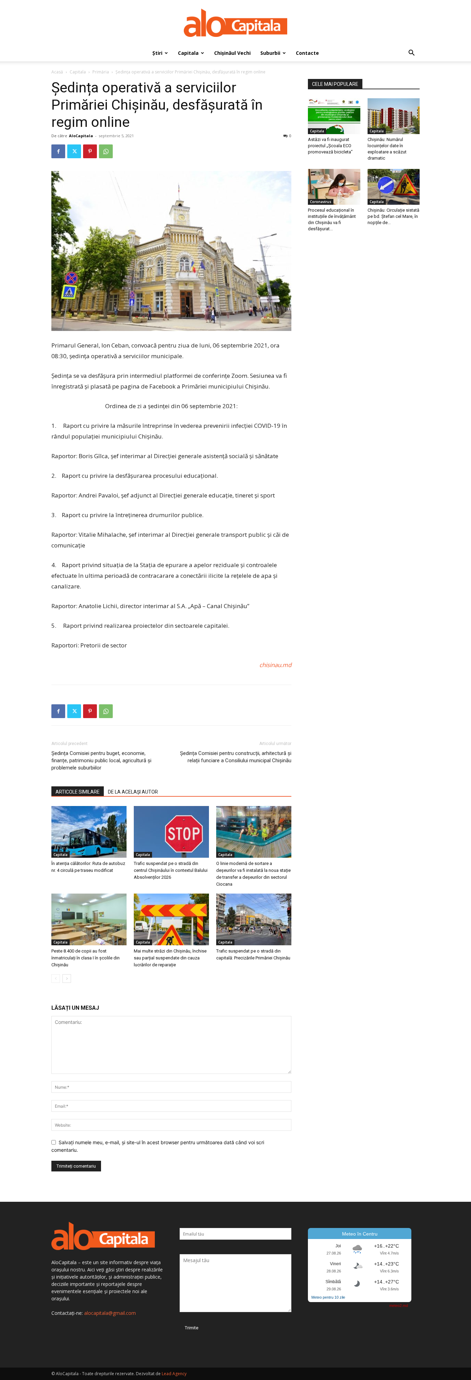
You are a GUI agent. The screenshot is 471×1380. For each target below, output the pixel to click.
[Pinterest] (90, 151)
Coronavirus (320, 201)
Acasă (57, 72)
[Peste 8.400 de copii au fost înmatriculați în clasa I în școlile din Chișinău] (89, 919)
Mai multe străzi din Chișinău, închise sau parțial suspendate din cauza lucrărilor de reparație (170, 957)
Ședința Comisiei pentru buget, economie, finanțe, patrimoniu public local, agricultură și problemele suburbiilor (101, 760)
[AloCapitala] (235, 23)
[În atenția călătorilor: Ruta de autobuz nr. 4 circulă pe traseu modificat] (89, 832)
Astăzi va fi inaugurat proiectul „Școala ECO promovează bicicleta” (330, 145)
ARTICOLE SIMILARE (78, 792)
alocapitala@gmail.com (110, 1313)
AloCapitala (81, 135)
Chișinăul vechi (232, 53)
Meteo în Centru (360, 1234)
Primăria (100, 72)
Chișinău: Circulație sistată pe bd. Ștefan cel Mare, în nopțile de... (393, 216)
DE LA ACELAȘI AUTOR (133, 792)
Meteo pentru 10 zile (328, 1297)
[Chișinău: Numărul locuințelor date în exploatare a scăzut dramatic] (394, 116)
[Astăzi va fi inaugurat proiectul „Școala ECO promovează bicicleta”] (334, 116)
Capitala (188, 53)
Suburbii (270, 53)
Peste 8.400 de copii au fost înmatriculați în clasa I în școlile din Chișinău (85, 957)
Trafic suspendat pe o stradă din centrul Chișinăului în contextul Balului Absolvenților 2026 (171, 870)
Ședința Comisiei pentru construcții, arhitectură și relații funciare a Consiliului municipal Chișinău (235, 757)
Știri (157, 53)
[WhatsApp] (106, 151)
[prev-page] (55, 978)
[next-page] (66, 978)
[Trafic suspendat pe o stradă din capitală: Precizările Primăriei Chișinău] (253, 919)
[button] (411, 53)
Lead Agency (174, 1374)
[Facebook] (58, 151)
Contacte (307, 53)
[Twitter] (74, 151)
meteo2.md (398, 1305)
